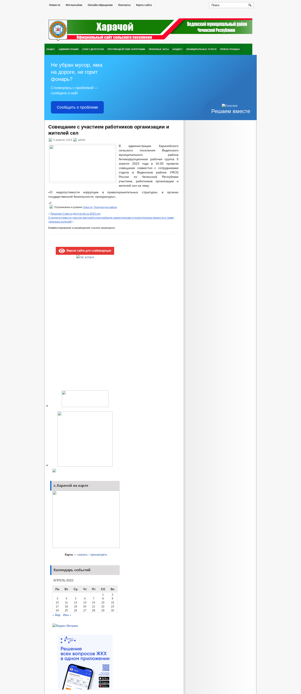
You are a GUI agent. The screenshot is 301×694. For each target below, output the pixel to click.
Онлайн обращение (100, 5)
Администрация (68, 49)
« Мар (56, 615)
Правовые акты (159, 49)
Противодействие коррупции (126, 49)
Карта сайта (144, 5)
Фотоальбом (74, 5)
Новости (54, 5)
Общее (50, 49)
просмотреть (98, 554)
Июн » (67, 615)
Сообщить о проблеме (77, 107)
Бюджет (178, 49)
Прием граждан (230, 49)
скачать (82, 554)
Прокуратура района (105, 207)
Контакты (124, 5)
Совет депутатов (93, 49)
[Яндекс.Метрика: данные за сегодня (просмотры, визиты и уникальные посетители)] (65, 625)
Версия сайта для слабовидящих (88, 250)
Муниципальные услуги (201, 49)
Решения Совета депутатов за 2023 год (75, 213)
